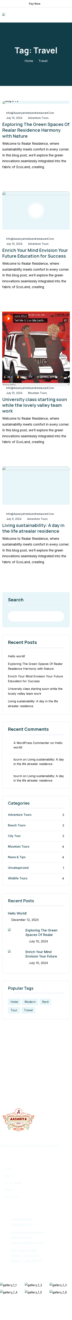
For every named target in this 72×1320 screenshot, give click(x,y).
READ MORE (18, 179)
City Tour (14, 836)
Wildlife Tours (17, 878)
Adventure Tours (38, 117)
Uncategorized (18, 868)
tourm (17, 759)
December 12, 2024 (25, 920)
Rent (45, 1002)
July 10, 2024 (14, 117)
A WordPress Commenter (31, 743)
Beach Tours (16, 825)
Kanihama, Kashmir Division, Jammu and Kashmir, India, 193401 (26, 1256)
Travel (28, 1010)
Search (15, 600)
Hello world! (16, 656)
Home (29, 61)
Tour (14, 1010)
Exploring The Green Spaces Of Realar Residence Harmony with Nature (36, 130)
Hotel (14, 1002)
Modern (30, 1002)
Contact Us (11, 1197)
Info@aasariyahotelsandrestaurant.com (30, 112)
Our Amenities (13, 1183)
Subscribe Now (35, 1075)
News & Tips (16, 857)
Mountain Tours (37, 392)
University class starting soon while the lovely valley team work (34, 405)
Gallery (8, 1190)
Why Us (9, 1176)
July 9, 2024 (13, 518)
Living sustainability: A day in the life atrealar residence (33, 528)
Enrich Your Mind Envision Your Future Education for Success (35, 253)
